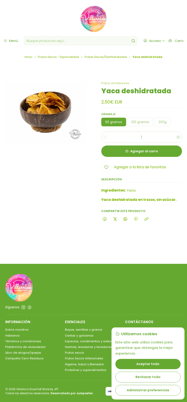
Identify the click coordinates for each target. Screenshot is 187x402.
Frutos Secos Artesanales (84, 358)
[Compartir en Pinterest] (136, 219)
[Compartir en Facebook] (104, 219)
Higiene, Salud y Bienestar (84, 364)
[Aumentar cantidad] (178, 137)
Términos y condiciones (23, 341)
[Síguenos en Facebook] (29, 307)
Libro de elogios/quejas (23, 352)
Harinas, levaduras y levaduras (88, 347)
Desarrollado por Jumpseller (72, 393)
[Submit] (133, 40)
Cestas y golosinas (79, 335)
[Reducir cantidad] (105, 137)
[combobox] (80, 40)
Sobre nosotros (17, 329)
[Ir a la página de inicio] (93, 19)
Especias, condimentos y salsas (89, 341)
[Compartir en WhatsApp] (125, 219)
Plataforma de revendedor (25, 347)
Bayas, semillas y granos (83, 329)
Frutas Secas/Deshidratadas (106, 57)
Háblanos (12, 335)
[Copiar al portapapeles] (146, 219)
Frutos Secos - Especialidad (58, 57)
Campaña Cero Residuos (24, 358)
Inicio (28, 57)
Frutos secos (74, 352)
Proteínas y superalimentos (85, 370)
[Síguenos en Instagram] (23, 307)
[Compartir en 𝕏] (115, 219)
